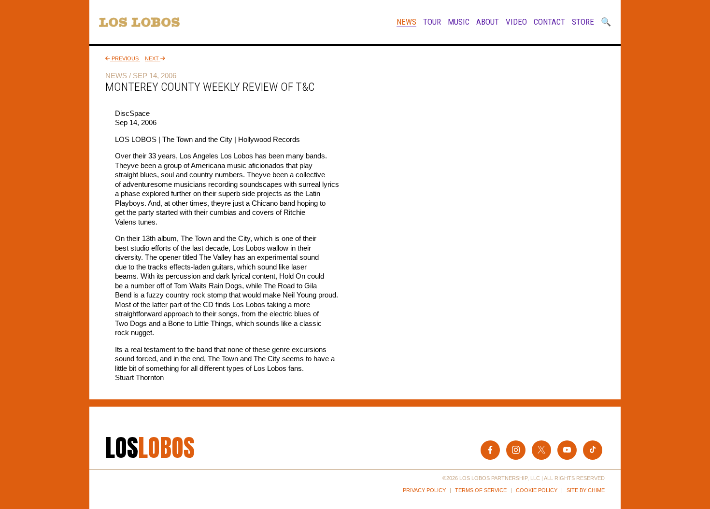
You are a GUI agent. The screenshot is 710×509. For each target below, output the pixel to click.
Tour (432, 22)
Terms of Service (481, 490)
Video (516, 22)
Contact (549, 22)
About (487, 22)
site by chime (586, 490)
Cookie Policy (536, 490)
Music (458, 22)
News (406, 22)
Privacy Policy (424, 490)
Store (583, 22)
